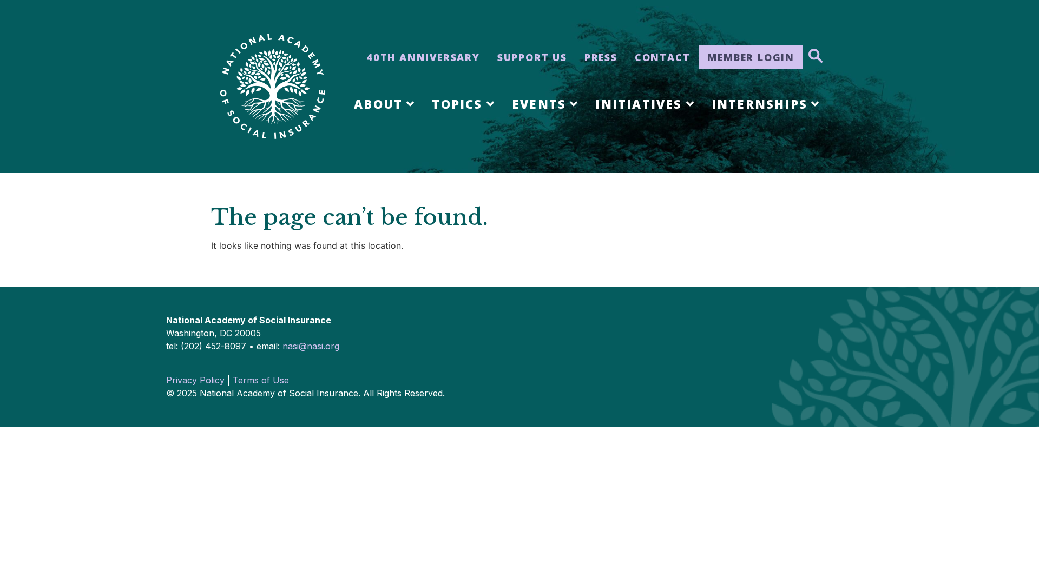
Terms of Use (261, 380)
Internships (759, 104)
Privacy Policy (195, 380)
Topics (457, 104)
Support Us (532, 57)
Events (539, 104)
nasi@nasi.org (310, 346)
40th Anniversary (423, 57)
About (378, 104)
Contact (663, 57)
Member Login (750, 57)
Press (600, 57)
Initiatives (638, 104)
